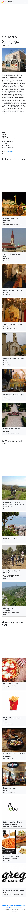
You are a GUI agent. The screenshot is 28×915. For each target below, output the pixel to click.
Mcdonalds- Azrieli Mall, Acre (12, 719)
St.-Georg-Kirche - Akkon (12, 324)
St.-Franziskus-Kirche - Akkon (12, 255)
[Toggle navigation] (25, 2)
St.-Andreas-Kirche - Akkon (13, 395)
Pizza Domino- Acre (10, 684)
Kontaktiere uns (18, 907)
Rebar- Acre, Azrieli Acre (12, 822)
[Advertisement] (14, 20)
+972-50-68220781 (8, 151)
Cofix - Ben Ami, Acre (11, 856)
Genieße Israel (9, 1)
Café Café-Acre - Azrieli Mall (14, 754)
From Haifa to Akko (10, 538)
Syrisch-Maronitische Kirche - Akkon (13, 359)
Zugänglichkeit (9, 907)
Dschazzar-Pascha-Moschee (10, 219)
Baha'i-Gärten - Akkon (11, 429)
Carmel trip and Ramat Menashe (11, 572)
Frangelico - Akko (9, 788)
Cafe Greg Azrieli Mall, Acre (13, 890)
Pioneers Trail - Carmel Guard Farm (11, 609)
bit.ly (5, 153)
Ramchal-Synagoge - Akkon (13, 290)
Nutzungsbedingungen (19, 905)
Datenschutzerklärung (7, 905)
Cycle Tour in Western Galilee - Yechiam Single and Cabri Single (13, 504)
